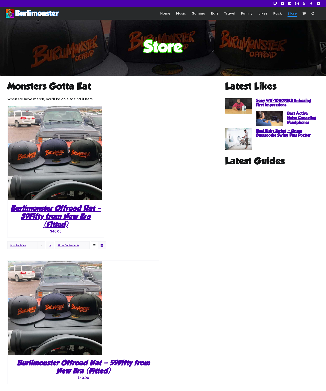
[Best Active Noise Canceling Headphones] (269, 118)
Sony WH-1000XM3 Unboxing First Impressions (283, 102)
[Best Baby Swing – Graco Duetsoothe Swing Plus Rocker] (238, 139)
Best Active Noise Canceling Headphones (301, 118)
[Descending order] (50, 245)
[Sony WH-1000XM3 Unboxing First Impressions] (238, 106)
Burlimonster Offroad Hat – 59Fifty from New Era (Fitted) (56, 216)
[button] (313, 13)
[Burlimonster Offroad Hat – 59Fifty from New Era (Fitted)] (55, 108)
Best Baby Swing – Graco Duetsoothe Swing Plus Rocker (283, 132)
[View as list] (102, 245)
